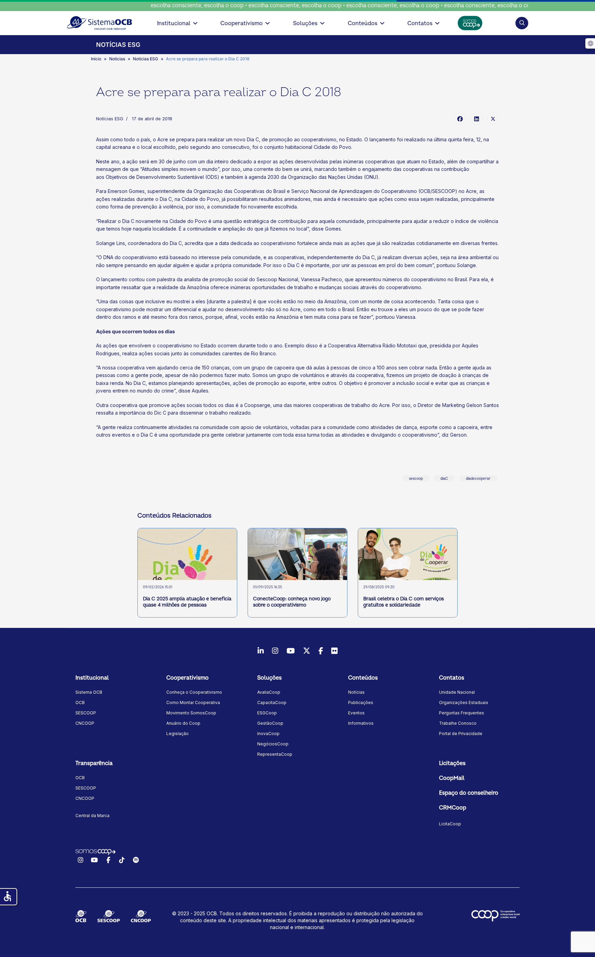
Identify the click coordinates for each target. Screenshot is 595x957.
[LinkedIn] (476, 118)
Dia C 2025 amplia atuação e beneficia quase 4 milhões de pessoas (187, 602)
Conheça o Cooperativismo (194, 692)
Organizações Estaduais (463, 702)
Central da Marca (92, 815)
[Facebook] (460, 118)
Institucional (173, 23)
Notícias (356, 692)
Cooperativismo (241, 23)
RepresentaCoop (274, 754)
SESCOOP (85, 712)
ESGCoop (267, 712)
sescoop (416, 479)
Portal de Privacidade (460, 733)
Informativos (361, 723)
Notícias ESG (109, 118)
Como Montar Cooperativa (193, 702)
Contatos (419, 23)
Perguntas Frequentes (461, 712)
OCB (80, 702)
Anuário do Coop (183, 723)
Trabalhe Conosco (458, 723)
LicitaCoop (450, 823)
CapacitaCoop (271, 702)
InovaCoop (268, 733)
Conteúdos (362, 23)
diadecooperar (478, 479)
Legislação (177, 733)
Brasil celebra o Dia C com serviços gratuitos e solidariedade (403, 602)
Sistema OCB (88, 692)
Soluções (305, 23)
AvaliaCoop (268, 692)
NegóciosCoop (273, 743)
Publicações (360, 702)
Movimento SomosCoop (191, 712)
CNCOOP (84, 723)
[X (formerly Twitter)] (493, 118)
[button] (521, 23)
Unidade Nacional (457, 692)
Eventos (356, 712)
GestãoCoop (270, 723)
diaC (444, 479)
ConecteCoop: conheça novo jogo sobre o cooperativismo (292, 602)
